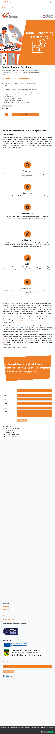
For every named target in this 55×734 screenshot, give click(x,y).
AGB (4, 613)
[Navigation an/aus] (50, 2)
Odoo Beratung (8, 7)
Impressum (6, 606)
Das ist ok (50, 731)
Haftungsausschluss (8, 616)
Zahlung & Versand (8, 619)
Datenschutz (6, 609)
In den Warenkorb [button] (26, 115)
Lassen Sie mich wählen (6, 731)
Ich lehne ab (44, 731)
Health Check (7, 338)
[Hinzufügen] (10, 114)
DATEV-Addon (19, 321)
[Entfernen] (3, 114)
